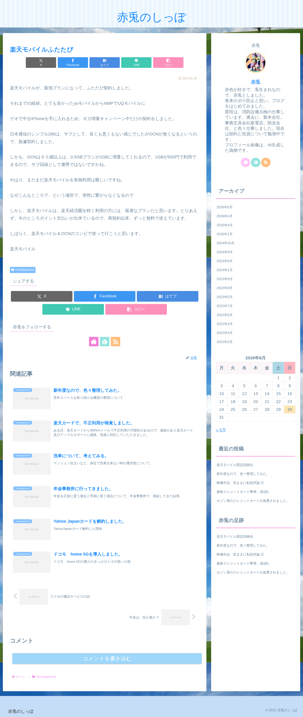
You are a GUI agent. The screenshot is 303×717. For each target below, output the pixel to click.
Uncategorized (24, 269)
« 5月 (221, 430)
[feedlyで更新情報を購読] (104, 341)
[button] (168, 62)
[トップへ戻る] (296, 710)
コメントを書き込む (107, 658)
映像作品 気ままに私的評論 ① (240, 483)
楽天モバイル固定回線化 (235, 465)
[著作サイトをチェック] (93, 341)
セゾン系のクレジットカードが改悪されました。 (253, 501)
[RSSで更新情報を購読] (115, 341)
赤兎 (255, 81)
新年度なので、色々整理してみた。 (243, 474)
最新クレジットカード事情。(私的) (243, 492)
